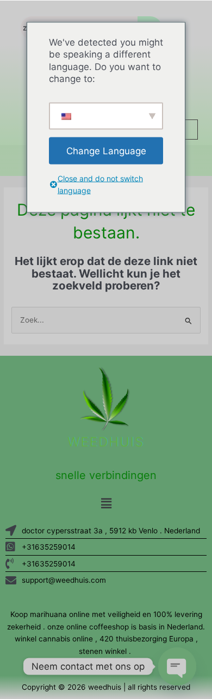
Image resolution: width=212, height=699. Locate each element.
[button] (106, 503)
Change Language (106, 150)
